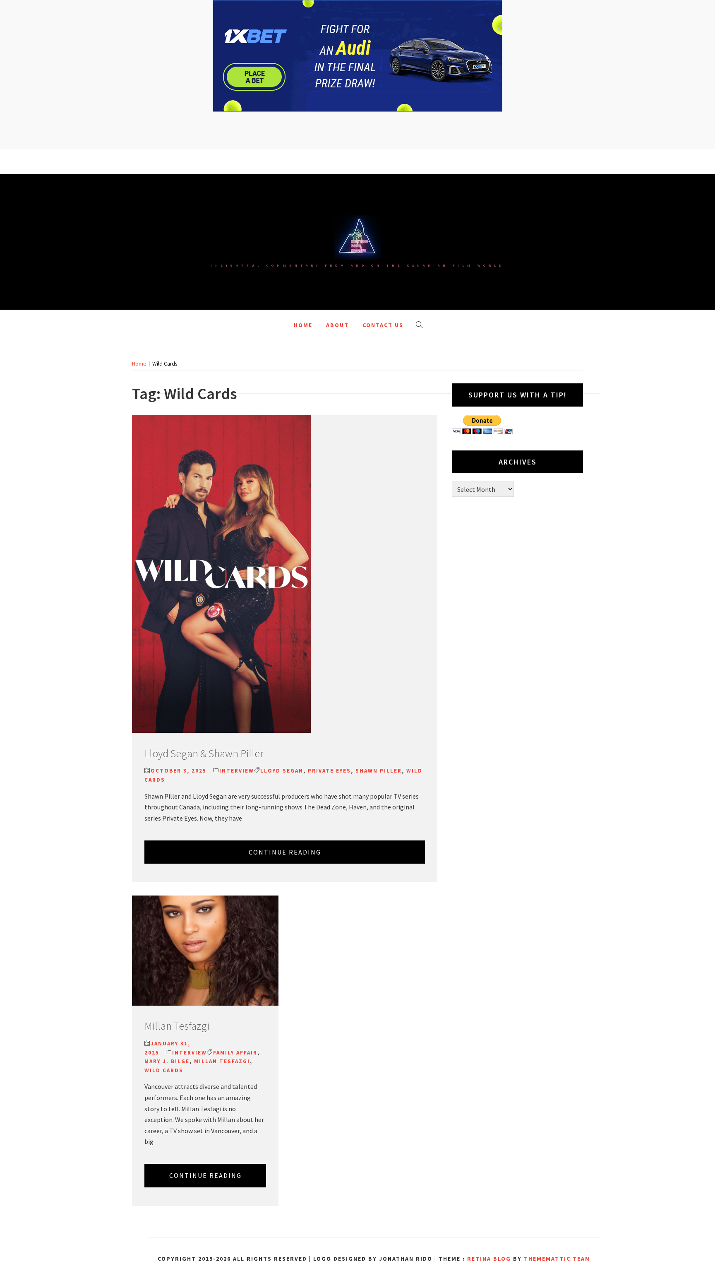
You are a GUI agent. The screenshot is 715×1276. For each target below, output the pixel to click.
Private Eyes (329, 770)
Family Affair (235, 1052)
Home (303, 325)
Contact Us (382, 325)
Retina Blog (489, 1258)
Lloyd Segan (281, 770)
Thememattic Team (557, 1258)
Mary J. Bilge (167, 1061)
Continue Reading (285, 852)
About (337, 325)
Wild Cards (163, 1070)
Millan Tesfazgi (176, 1026)
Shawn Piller (378, 770)
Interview (236, 770)
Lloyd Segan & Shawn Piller (204, 753)
